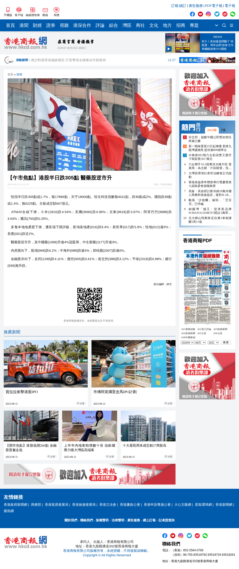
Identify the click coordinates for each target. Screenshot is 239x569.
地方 (167, 25)
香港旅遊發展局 (84, 505)
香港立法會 (107, 505)
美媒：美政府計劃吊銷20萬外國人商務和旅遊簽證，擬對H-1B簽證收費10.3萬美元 (210, 193)
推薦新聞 (12, 332)
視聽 (64, 25)
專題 (194, 25)
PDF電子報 (213, 6)
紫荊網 (9, 511)
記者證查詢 (167, 520)
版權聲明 (102, 520)
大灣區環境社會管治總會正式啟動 (210, 175)
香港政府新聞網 (15, 505)
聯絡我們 (86, 520)
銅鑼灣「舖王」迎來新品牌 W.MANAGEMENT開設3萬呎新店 (210, 211)
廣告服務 (196, 6)
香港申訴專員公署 (157, 505)
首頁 (10, 25)
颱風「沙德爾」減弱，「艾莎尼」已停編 (210, 201)
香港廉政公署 (130, 505)
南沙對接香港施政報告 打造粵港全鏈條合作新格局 (103, 60)
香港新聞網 (223, 505)
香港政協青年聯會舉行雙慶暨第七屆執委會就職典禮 (210, 184)
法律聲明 (118, 520)
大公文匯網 (182, 505)
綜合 (113, 25)
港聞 (23, 25)
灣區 (126, 25)
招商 (180, 25)
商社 (140, 25)
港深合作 (82, 25)
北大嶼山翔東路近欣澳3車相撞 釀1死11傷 (210, 219)
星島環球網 (203, 505)
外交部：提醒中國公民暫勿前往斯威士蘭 (210, 139)
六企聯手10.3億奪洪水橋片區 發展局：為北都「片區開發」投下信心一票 (210, 166)
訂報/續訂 (178, 6)
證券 (50, 25)
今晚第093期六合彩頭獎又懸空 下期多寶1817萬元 (210, 157)
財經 (37, 25)
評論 (100, 25)
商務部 (36, 505)
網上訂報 (149, 520)
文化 (153, 25)
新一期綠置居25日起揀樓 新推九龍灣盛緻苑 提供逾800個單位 (210, 148)
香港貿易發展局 (56, 505)
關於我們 (71, 520)
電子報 (230, 6)
